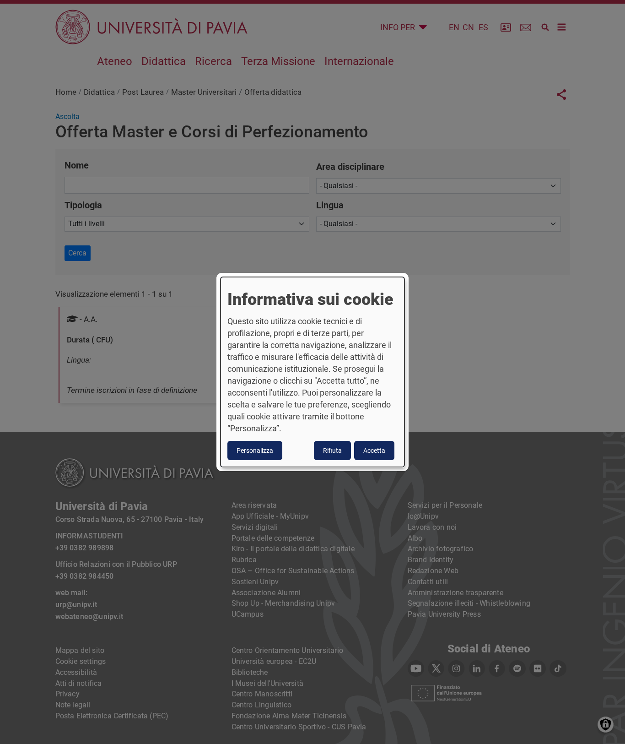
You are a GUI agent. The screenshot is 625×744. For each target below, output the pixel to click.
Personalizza (255, 450)
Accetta (374, 450)
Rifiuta (332, 450)
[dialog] (312, 372)
